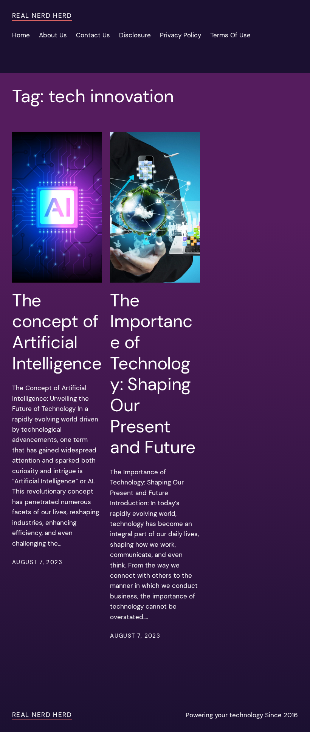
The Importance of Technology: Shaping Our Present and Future (152, 374)
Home (21, 35)
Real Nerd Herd (42, 15)
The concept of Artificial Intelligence (56, 332)
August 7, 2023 (37, 562)
